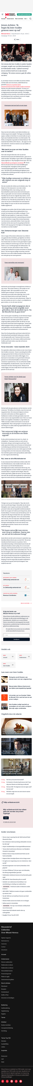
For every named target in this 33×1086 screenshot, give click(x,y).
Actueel (3, 954)
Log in (5, 817)
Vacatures (4, 943)
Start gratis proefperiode (24, 14)
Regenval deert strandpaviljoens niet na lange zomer (16, 858)
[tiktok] (20, 1081)
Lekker (3, 1047)
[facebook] (2, 1081)
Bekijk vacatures (25, 603)
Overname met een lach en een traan (15, 105)
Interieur (3, 1022)
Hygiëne (3, 1014)
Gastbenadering (5, 1008)
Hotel (2, 1062)
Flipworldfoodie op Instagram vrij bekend (12, 162)
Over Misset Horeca (9, 933)
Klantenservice (5, 940)
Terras (3, 1017)
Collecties (5, 930)
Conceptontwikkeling (7, 1028)
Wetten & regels (5, 976)
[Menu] (2, 14)
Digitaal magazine (6, 937)
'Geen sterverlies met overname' (14, 262)
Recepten (3, 989)
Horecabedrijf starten (7, 971)
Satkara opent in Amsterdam (10, 903)
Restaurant (4, 1056)
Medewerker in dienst (7, 965)
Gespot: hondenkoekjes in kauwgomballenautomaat (16, 846)
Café (2, 1059)
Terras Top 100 (6, 1038)
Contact (3, 946)
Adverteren (4, 949)
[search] (30, 19)
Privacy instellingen (6, 1077)
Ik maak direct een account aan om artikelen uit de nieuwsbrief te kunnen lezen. (18, 630)
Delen (17, 39)
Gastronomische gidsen (7, 979)
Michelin (3, 1041)
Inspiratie (4, 1050)
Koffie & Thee (4, 995)
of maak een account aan (9, 822)
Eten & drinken (5, 983)
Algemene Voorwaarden (7, 1075)
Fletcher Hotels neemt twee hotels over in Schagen (16, 900)
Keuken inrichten (6, 1025)
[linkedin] (11, 1081)
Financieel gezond (6, 973)
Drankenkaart (5, 992)
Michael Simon (5, 33)
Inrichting (4, 1031)
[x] (7, 1081)
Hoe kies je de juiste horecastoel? (15, 779)
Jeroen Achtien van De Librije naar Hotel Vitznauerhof (15, 378)
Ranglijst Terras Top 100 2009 (11, 915)
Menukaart (4, 986)
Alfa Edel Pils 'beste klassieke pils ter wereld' (14, 879)
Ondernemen (5, 959)
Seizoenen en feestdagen (7, 998)
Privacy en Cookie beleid (22, 1075)
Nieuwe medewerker (6, 962)
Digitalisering (5, 1011)
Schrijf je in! (16, 639)
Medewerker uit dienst (7, 968)
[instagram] (16, 1081)
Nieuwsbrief (6, 927)
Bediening (4, 1005)
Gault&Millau (5, 1044)
